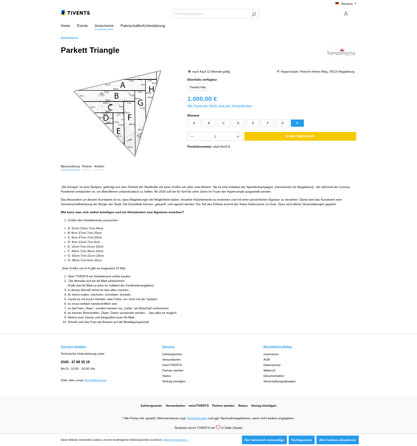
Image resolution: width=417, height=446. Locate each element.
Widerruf (269, 370)
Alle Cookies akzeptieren (337, 440)
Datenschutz (272, 365)
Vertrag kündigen (174, 381)
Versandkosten (197, 418)
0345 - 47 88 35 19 (75, 362)
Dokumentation (273, 376)
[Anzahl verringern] (192, 136)
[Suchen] (254, 13)
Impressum (271, 354)
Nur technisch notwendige (264, 440)
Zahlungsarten (172, 354)
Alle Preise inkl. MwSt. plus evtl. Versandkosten (219, 105)
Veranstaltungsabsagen (279, 381)
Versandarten (171, 359)
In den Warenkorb (300, 136)
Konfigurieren (301, 440)
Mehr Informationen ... (176, 439)
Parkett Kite (198, 87)
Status (166, 376)
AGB (266, 359)
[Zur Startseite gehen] (75, 12)
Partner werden (173, 370)
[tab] (70, 166)
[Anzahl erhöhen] (238, 136)
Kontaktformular (95, 380)
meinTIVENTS (172, 365)
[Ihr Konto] (346, 14)
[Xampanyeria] (341, 51)
